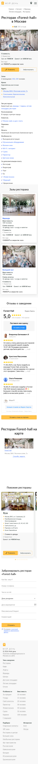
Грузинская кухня (9, 759)
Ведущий (6, 180)
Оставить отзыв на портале (19, 417)
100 (13, 79)
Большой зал (8, 270)
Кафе (5, 666)
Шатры (5, 676)
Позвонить (11, 69)
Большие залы (8, 736)
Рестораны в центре (10, 732)
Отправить (11, 625)
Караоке (6, 715)
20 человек (21, 701)
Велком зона (7, 145)
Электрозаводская (10, 521)
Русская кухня (8, 746)
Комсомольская (9, 97)
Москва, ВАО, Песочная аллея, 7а (15, 91)
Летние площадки (9, 683)
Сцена (5, 152)
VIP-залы (6, 729)
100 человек (22, 715)
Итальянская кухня (9, 756)
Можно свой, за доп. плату (13, 121)
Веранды (6, 673)
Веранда (6, 218)
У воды (5, 698)
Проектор (6, 155)
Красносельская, (19, 94)
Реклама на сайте (9, 656)
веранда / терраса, (19, 106)
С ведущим (7, 718)
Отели (5, 687)
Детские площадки (10, 680)
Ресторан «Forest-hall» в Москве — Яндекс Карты (19, 411)
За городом (7, 694)
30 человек (21, 704)
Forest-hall (8, 450)
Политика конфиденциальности (14, 653)
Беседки (6, 753)
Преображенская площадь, (13, 519)
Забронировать (28, 69)
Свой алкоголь (8, 701)
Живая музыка (8, 177)
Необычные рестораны (11, 739)
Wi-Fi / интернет (9, 148)
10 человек (21, 694)
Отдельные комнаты (10, 726)
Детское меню (8, 158)
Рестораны (7, 663)
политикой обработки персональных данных (11, 630)
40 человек (21, 708)
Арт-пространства (9, 743)
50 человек (21, 711)
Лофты (5, 670)
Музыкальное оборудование (13, 142)
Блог (25, 726)
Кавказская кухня (9, 749)
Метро (25, 729)
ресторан (12, 108)
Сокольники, (8, 94)
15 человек (21, 698)
